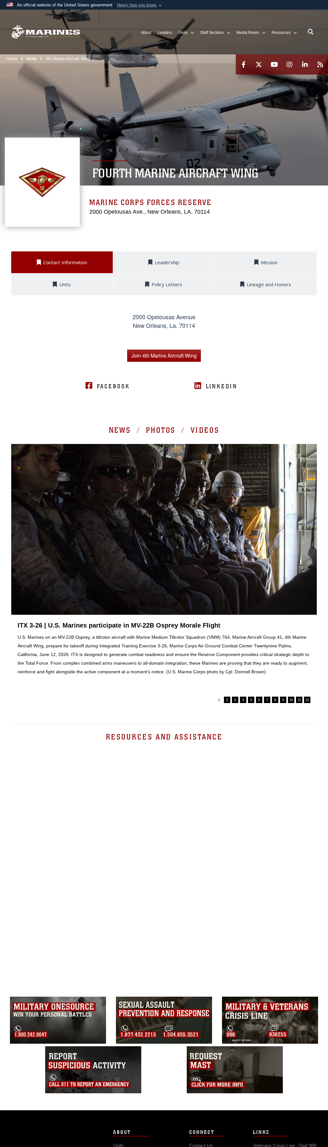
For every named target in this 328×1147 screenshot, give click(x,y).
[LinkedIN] (305, 64)
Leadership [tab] (167, 262)
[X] (258, 64)
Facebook (113, 386)
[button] (140, 5)
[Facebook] (243, 64)
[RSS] (320, 64)
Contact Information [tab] (65, 262)
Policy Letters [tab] (167, 284)
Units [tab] (65, 284)
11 (299, 700)
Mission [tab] (269, 262)
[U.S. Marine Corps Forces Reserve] (45, 32)
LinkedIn (222, 386)
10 (291, 700)
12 (307, 700)
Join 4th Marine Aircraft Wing (164, 355)
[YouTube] (274, 64)
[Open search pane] (311, 32)
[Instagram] (289, 64)
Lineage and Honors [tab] (269, 284)
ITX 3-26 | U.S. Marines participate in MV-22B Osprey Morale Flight (119, 625)
